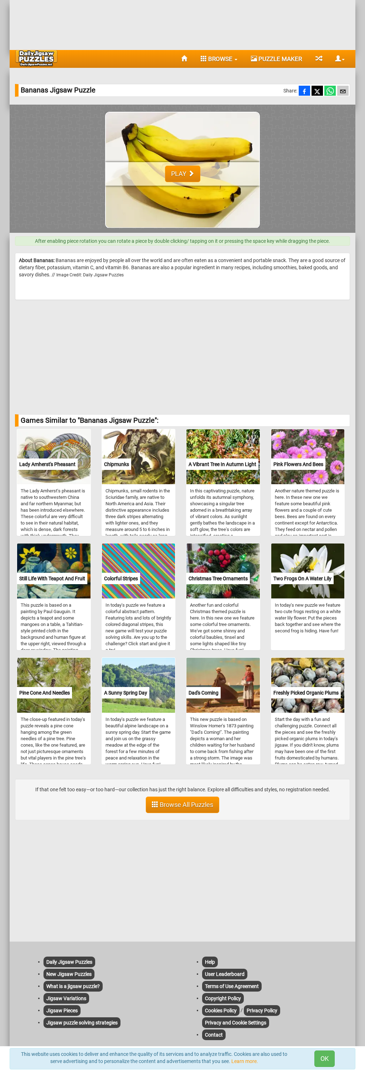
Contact (214, 1035)
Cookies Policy (221, 1010)
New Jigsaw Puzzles (69, 974)
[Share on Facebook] (304, 91)
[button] (337, 59)
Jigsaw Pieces (62, 1010)
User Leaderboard (225, 974)
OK (324, 1058)
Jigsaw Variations (66, 998)
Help (210, 962)
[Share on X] (317, 91)
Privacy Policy (262, 1010)
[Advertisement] (182, 23)
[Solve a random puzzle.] (318, 59)
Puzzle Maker (279, 58)
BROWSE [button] (220, 58)
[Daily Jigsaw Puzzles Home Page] (36, 58)
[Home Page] (184, 59)
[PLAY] (182, 229)
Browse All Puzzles (185, 804)
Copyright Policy (223, 998)
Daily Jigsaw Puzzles (69, 962)
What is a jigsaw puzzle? (73, 986)
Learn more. (244, 1061)
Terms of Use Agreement (232, 986)
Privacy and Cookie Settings (235, 1023)
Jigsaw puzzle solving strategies (82, 1023)
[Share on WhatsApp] (330, 91)
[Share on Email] (343, 91)
